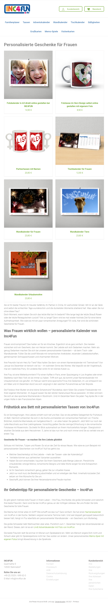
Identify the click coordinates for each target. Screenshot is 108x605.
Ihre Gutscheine (96, 589)
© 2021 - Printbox (73, 602)
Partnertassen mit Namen (28, 169)
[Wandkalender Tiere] (79, 203)
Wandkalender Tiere (79, 232)
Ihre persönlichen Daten (94, 582)
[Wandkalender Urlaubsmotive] (28, 266)
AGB (48, 570)
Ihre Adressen (95, 576)
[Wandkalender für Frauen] (28, 203)
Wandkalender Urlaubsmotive (28, 294)
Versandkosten (60, 602)
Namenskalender (93, 512)
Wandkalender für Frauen (28, 232)
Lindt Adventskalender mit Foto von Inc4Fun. (54, 527)
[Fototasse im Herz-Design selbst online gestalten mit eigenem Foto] (79, 75)
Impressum (51, 567)
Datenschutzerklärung (56, 573)
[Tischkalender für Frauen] (79, 141)
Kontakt (50, 564)
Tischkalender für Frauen (80, 169)
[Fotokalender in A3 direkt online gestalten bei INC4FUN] (28, 75)
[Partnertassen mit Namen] (28, 141)
